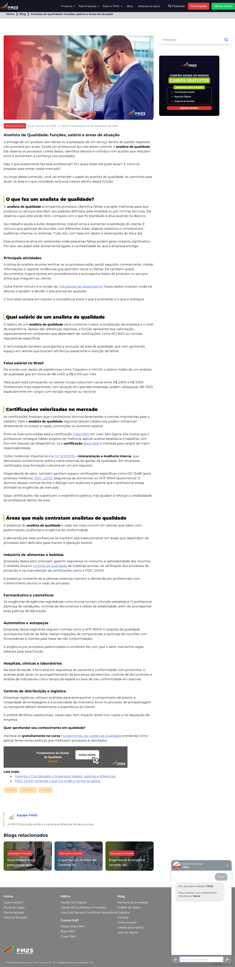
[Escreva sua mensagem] (201, 959)
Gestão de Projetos (74, 902)
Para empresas (14, 912)
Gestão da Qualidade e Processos (83, 907)
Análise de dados (129, 907)
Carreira (123, 917)
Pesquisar (178, 6)
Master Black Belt (73, 926)
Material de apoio (15, 917)
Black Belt (68, 931)
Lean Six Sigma (128, 932)
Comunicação (127, 922)
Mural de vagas (14, 907)
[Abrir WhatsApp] (8, 958)
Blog (130, 6)
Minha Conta (223, 6)
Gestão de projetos (130, 927)
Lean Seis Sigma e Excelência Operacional (89, 912)
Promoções (199, 6)
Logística (124, 912)
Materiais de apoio (149, 6)
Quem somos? (13, 902)
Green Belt (68, 936)
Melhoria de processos (133, 902)
